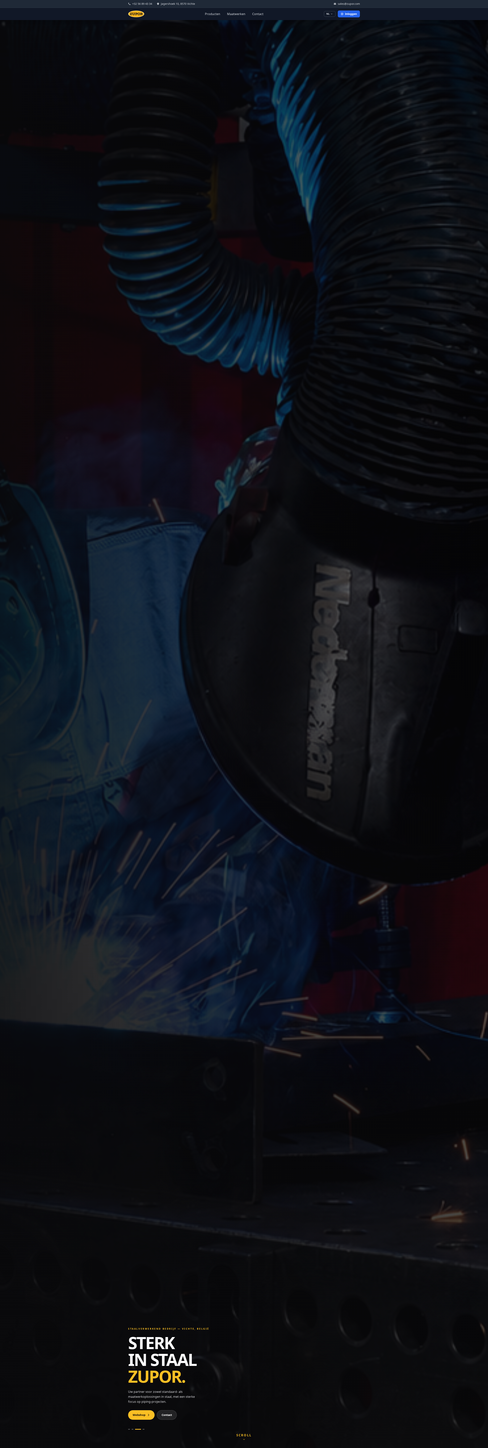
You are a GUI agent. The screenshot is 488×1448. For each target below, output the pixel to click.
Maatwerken (236, 14)
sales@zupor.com (349, 4)
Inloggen (351, 14)
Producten (212, 14)
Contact (257, 14)
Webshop (139, 1415)
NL (328, 13)
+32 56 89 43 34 (142, 4)
